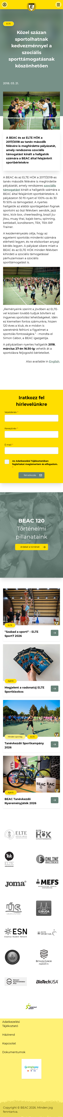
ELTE (8, 24)
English (54, 361)
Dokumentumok (13, 1052)
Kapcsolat (9, 1043)
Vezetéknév (11, 412)
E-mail (9, 444)
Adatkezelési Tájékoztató (11, 1024)
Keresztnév (11, 428)
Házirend (8, 1034)
